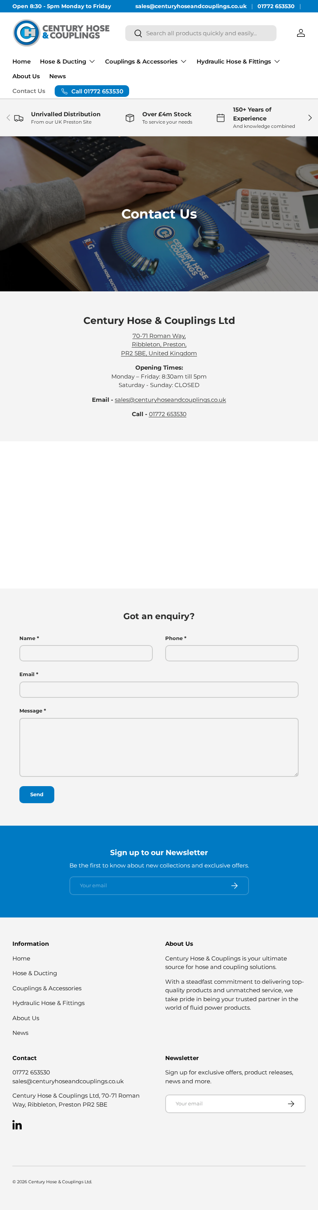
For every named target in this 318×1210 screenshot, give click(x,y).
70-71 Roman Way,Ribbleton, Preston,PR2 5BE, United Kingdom (159, 344)
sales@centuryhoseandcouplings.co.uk (191, 6)
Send (36, 794)
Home (21, 61)
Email (27, 674)
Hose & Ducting (34, 973)
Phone (174, 638)
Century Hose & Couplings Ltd (59, 1181)
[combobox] (201, 33)
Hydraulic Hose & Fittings (48, 1003)
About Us (26, 76)
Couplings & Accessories (46, 988)
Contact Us (28, 91)
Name (27, 638)
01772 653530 (276, 6)
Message (30, 710)
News (57, 76)
